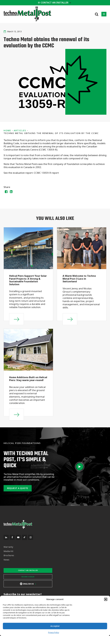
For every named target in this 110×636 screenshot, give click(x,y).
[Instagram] (30, 537)
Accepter (55, 625)
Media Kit (8, 551)
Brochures (9, 555)
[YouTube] (18, 537)
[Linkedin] (11, 191)
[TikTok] (24, 537)
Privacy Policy (53, 632)
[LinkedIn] (6, 537)
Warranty (8, 546)
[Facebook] (6, 191)
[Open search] (96, 14)
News (6, 559)
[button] (105, 599)
